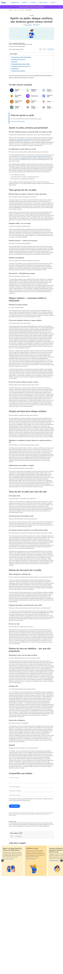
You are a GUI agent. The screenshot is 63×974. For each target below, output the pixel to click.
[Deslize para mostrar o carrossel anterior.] (2, 860)
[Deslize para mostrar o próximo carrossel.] (61, 860)
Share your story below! (14, 777)
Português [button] (37, 24)
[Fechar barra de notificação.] (60, 6)
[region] (32, 861)
